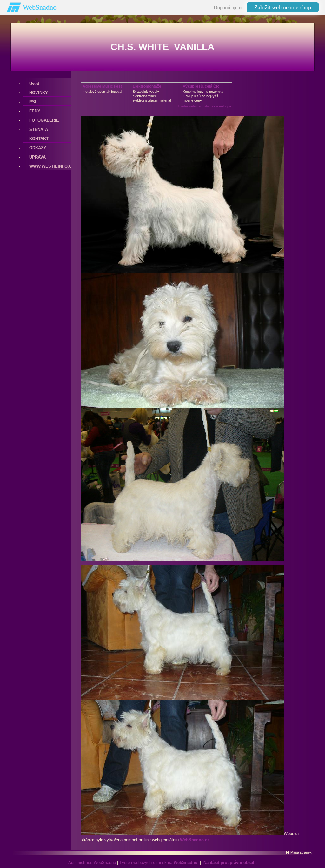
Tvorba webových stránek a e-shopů (204, 106)
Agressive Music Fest (102, 86)
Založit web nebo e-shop (282, 7)
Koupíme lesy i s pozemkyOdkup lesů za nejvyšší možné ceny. (203, 96)
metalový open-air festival (102, 91)
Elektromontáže (147, 86)
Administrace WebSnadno (92, 862)
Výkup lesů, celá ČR (201, 86)
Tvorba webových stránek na (158, 862)
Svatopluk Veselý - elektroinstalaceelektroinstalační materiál (152, 96)
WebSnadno (39, 7)
